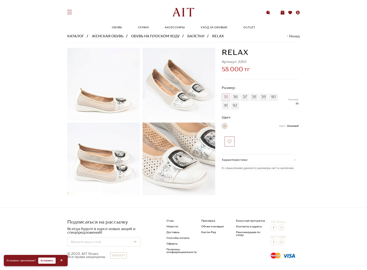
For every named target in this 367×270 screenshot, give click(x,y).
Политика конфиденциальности (181, 251)
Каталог (75, 36)
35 (226, 96)
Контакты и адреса (249, 226)
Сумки (143, 27)
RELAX (218, 36)
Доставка (172, 232)
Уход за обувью (214, 27)
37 (245, 96)
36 (235, 96)
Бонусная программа (250, 220)
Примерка (208, 220)
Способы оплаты (177, 238)
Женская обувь (107, 36)
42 (234, 105)
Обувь (117, 27)
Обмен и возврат (212, 226)
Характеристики (234, 160)
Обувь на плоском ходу (155, 36)
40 (273, 96)
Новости (172, 226)
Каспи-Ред (208, 232)
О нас (170, 220)
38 (254, 96)
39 (263, 96)
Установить (47, 260)
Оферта (171, 243)
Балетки (196, 36)
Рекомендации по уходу (248, 233)
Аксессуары (175, 27)
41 (226, 105)
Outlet (249, 27)
